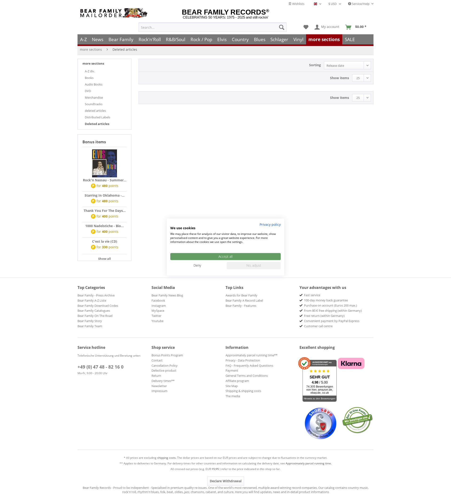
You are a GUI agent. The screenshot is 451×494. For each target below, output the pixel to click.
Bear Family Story (90, 321)
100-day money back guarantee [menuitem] (326, 300)
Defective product (164, 370)
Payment (232, 370)
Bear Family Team (90, 326)
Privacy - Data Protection (243, 360)
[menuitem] (213, 27)
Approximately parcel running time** (251, 355)
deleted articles (95, 111)
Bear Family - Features (241, 305)
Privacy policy (270, 224)
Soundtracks (93, 104)
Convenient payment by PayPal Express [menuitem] (331, 321)
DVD (88, 91)
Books (89, 78)
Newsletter (159, 386)
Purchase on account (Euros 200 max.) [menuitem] (330, 305)
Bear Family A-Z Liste (92, 300)
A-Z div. (90, 71)
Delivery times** (163, 381)
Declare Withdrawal (225, 481)
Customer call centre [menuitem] (318, 326)
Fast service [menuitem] (312, 295)
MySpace (158, 310)
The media (233, 396)
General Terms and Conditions (247, 375)
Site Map (232, 386)
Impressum (159, 391)
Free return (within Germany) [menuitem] (324, 316)
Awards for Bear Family (241, 295)
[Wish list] (306, 27)
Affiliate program (237, 381)
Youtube (157, 321)
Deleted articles (97, 124)
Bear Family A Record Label (244, 300)
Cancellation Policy (165, 365)
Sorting (315, 65)
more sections (93, 63)
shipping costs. (166, 458)
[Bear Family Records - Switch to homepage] (114, 13)
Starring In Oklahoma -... (104, 195)
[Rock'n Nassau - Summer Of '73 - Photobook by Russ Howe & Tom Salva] (104, 163)
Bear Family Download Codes (98, 305)
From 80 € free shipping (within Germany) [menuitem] (333, 310)
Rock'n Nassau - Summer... (104, 180)
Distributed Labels (97, 117)
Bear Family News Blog (167, 295)
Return (156, 375)
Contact (157, 360)
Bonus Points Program (167, 355)
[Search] (282, 27)
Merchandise (94, 97)
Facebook (158, 300)
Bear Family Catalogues (94, 310)
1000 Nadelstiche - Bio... (104, 226)
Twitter (156, 316)
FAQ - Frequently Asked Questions (249, 365)
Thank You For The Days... (105, 210)
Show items (339, 78)
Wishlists (298, 4)
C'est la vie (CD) (104, 241)
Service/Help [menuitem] (360, 4)
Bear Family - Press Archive (96, 295)
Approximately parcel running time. (309, 463)
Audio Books (93, 84)
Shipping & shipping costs (243, 391)
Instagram (159, 305)
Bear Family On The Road (95, 316)
